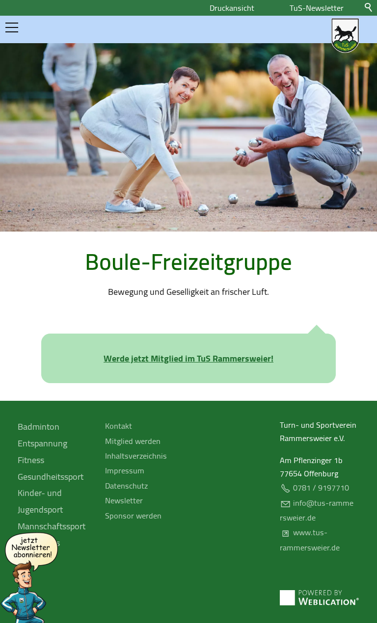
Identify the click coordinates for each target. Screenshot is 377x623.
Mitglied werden (133, 441)
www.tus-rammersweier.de (310, 539)
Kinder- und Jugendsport (40, 501)
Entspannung (42, 443)
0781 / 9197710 (321, 487)
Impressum (124, 470)
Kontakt (118, 425)
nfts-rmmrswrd (315, 510)
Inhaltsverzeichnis (136, 455)
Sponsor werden (133, 515)
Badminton (38, 426)
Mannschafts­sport (51, 526)
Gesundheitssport (50, 476)
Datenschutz (126, 485)
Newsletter (124, 500)
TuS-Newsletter (317, 7)
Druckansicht (232, 7)
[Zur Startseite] (345, 35)
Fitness (31, 460)
